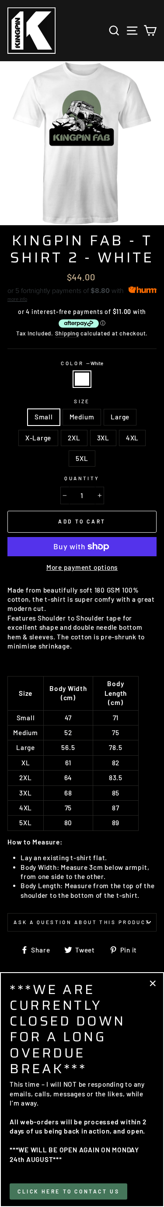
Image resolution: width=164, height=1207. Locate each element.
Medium (82, 417)
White (81, 379)
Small (44, 417)
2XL (74, 438)
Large (120, 417)
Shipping (67, 333)
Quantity (82, 478)
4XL (132, 438)
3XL (103, 438)
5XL (82, 458)
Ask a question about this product (82, 922)
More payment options (82, 567)
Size (82, 401)
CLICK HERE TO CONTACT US (68, 1191)
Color (82, 363)
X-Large (38, 438)
